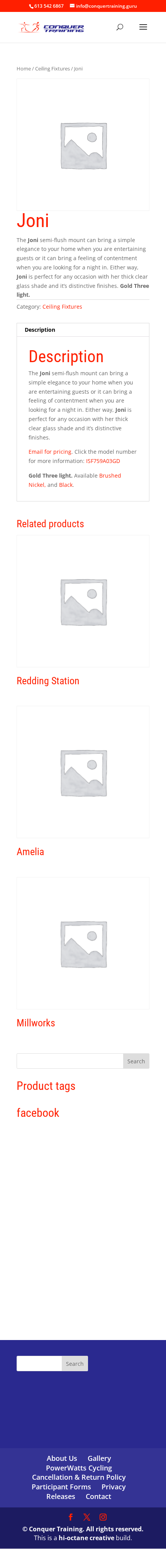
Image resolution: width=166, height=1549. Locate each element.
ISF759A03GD (102, 461)
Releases (60, 1496)
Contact (98, 1496)
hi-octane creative (86, 1538)
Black (65, 484)
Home (24, 68)
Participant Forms (61, 1486)
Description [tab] (40, 329)
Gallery (99, 1458)
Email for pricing (50, 451)
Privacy (114, 1486)
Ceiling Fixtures (52, 68)
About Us (62, 1458)
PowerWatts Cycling (79, 1467)
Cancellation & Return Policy (79, 1477)
